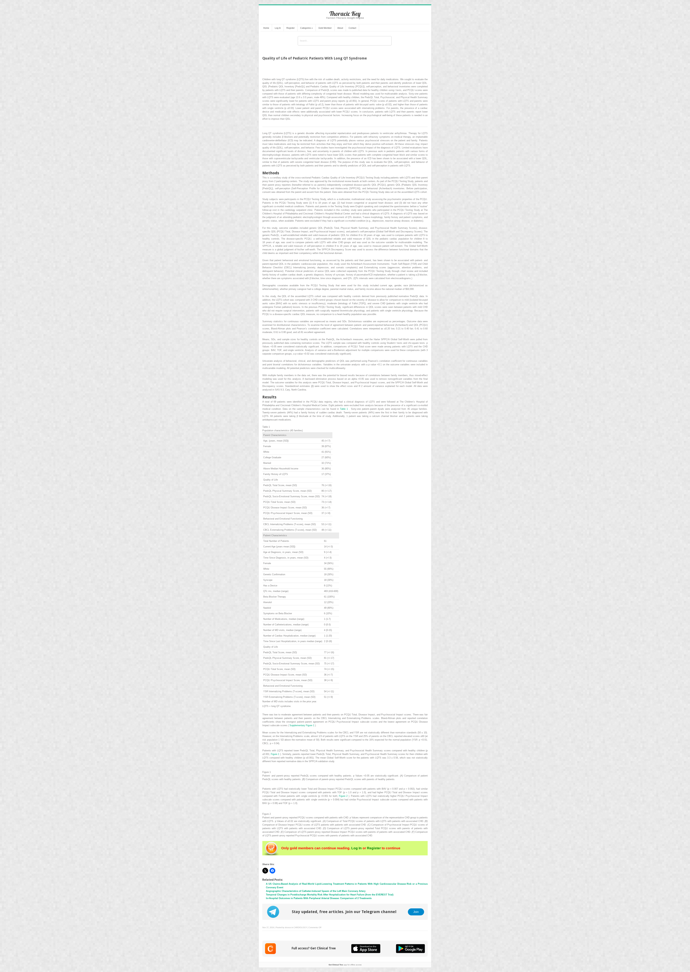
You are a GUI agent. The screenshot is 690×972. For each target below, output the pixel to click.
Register (290, 28)
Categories (306, 28)
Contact (352, 28)
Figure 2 (344, 796)
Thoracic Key (345, 13)
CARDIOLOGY (300, 927)
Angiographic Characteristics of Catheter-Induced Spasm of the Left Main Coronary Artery (315, 891)
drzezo (288, 927)
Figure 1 (275, 754)
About (340, 28)
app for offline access (345, 965)
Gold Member (325, 28)
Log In (278, 28)
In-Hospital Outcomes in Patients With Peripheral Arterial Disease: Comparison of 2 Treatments (319, 898)
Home (266, 28)
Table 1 (344, 409)
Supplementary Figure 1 (302, 725)
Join (416, 911)
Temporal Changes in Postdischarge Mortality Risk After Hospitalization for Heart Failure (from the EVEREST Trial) (329, 894)
